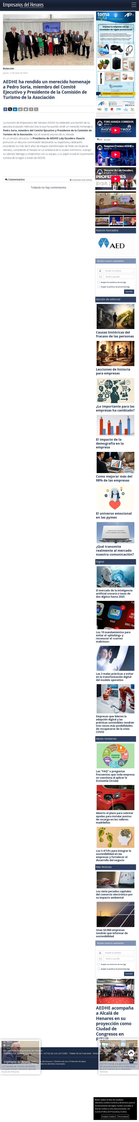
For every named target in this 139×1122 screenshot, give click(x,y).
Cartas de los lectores (29, 1053)
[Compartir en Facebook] (5, 109)
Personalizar (123, 1116)
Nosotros (98, 1053)
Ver (124, 282)
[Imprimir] (20, 109)
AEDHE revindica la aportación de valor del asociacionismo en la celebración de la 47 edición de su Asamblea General (119, 1067)
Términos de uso (61, 1061)
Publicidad (110, 1053)
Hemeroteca (9, 1053)
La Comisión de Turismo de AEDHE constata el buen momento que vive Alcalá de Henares (18, 1069)
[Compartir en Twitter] (10, 109)
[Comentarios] (25, 109)
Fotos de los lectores (56, 1053)
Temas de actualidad (80, 1053)
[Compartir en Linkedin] (15, 109)
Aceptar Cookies (108, 1116)
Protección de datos (78, 1061)
